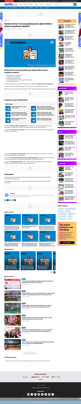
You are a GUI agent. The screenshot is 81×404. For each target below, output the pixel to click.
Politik (36, 7)
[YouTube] (39, 394)
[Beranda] (5, 20)
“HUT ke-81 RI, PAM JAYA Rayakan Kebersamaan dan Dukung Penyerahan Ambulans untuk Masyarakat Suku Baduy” (70, 62)
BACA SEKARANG (67, 242)
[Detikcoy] (10, 4)
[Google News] (42, 394)
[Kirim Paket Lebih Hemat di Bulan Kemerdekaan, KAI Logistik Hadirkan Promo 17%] (61, 74)
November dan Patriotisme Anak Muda (69, 93)
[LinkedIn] (49, 394)
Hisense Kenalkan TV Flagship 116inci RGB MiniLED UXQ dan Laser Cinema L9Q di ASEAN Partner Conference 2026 (70, 198)
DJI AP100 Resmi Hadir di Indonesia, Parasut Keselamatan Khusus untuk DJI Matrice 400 (69, 80)
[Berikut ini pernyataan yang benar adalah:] (8, 108)
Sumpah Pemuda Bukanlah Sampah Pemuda (69, 99)
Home (20, 4)
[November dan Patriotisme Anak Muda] (61, 93)
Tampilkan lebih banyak (30, 353)
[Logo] (40, 385)
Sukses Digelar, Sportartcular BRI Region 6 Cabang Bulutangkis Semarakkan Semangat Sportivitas (36, 306)
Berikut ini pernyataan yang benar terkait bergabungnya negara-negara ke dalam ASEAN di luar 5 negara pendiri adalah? (45, 114)
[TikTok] (45, 394)
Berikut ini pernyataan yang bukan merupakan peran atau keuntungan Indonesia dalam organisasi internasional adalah (47, 228)
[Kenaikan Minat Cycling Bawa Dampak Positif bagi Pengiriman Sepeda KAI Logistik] (61, 56)
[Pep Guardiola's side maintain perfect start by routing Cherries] (61, 137)
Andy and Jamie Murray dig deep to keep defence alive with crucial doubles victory (70, 143)
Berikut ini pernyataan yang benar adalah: (18, 107)
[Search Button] (75, 4)
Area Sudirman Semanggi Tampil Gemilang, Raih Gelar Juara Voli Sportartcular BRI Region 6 (38, 342)
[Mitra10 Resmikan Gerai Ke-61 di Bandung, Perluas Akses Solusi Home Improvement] (61, 38)
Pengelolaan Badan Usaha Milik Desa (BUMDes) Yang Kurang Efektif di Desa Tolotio (70, 111)
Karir (21, 7)
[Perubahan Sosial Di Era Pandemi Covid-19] (61, 117)
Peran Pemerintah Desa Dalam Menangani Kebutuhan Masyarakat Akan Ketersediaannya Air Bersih (70, 123)
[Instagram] (35, 394)
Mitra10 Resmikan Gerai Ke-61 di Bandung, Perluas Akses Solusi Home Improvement (69, 38)
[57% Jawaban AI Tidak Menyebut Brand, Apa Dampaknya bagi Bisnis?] (61, 174)
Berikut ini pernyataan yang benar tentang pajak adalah (44, 119)
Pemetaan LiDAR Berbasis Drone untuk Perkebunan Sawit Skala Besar (69, 180)
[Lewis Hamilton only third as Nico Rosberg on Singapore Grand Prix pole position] (61, 149)
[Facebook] (5, 200)
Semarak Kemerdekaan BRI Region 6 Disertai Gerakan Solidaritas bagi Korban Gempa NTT (25, 1)
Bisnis (31, 4)
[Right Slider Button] (54, 272)
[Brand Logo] (25, 377)
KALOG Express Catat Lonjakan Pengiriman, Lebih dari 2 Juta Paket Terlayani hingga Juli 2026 (70, 50)
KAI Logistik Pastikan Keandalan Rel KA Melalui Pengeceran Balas (70, 32)
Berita (25, 4)
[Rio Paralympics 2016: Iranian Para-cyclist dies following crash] (61, 155)
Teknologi (46, 7)
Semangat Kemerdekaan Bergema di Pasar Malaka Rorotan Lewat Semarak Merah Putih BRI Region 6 (37, 330)
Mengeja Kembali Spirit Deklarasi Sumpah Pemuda (69, 105)
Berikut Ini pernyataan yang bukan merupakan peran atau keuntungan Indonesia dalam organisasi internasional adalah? (29, 245)
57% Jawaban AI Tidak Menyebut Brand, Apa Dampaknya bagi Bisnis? (69, 174)
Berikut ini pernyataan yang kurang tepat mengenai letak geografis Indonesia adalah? (12, 228)
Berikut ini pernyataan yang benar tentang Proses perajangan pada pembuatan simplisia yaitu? (46, 108)
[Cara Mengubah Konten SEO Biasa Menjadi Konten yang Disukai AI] (61, 192)
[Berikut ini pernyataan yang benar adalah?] (8, 120)
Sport (41, 4)
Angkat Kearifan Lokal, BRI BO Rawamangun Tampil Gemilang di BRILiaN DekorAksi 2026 (37, 318)
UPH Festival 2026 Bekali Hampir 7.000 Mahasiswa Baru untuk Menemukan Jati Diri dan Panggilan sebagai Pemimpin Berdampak (70, 68)
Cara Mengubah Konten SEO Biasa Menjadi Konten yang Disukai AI (69, 192)
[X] (8, 200)
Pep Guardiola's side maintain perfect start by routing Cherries (70, 137)
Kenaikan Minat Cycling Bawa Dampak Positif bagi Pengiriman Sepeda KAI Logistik (70, 56)
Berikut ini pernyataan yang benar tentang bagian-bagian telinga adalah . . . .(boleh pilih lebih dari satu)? (19, 114)
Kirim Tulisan (48, 4)
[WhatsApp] (13, 200)
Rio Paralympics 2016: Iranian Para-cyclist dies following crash (69, 155)
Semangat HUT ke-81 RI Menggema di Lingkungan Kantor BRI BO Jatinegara (70, 26)
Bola (36, 4)
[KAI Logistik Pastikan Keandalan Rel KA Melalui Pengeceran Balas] (61, 32)
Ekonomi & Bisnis (14, 7)
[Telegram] (10, 200)
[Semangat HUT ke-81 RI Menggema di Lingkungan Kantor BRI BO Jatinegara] (61, 26)
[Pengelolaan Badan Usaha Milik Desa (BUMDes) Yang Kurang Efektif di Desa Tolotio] (61, 111)
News (25, 7)
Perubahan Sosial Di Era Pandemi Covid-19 (70, 117)
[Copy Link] (15, 200)
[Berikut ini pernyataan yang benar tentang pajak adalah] (33, 120)
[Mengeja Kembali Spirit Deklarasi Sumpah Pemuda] (61, 105)
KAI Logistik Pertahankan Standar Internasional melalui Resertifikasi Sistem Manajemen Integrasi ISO (70, 44)
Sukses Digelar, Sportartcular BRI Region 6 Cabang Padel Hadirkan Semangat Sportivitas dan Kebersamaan (38, 293)
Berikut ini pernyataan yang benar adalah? (18, 119)
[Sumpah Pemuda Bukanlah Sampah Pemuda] (61, 99)
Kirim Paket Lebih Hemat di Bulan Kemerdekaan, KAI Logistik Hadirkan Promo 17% (69, 74)
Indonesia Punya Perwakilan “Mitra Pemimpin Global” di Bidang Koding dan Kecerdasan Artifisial (70, 186)
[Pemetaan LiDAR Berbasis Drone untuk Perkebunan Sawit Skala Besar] (61, 180)
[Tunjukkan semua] (75, 88)
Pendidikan (30, 7)
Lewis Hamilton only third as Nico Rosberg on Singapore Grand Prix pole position (70, 149)
